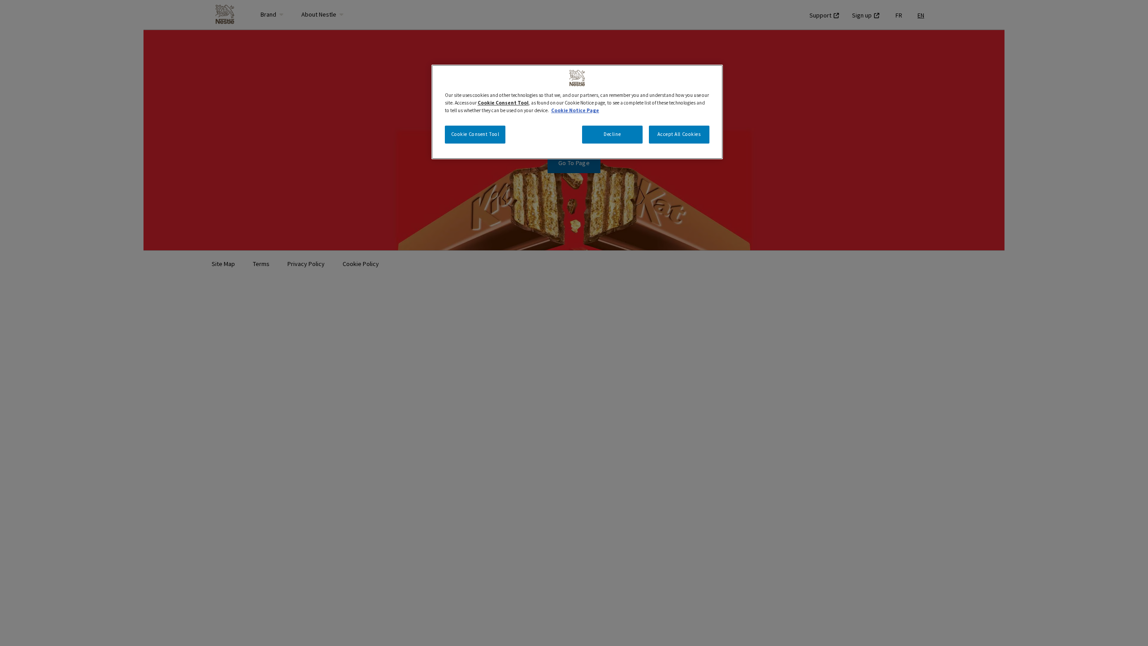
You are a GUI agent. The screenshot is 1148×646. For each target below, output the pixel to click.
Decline (612, 134)
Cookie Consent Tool (475, 134)
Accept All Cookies (678, 134)
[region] (577, 112)
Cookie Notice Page (575, 110)
